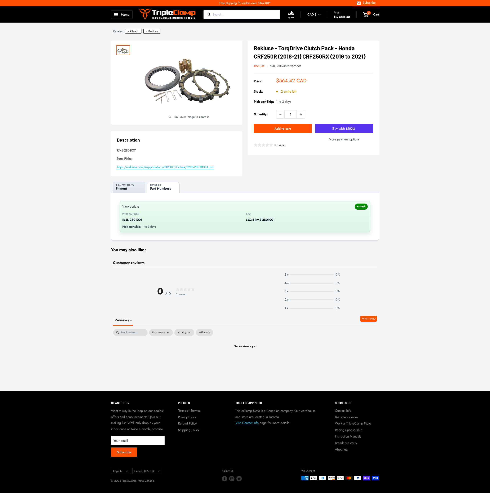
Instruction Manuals (348, 436)
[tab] (129, 187)
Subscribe (369, 2)
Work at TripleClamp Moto (353, 423)
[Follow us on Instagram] (231, 479)
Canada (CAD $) (144, 471)
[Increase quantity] (301, 114)
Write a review (369, 318)
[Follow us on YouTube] (239, 479)
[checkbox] (204, 332)
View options (130, 206)
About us (341, 449)
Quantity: (260, 114)
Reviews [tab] (122, 320)
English (117, 471)
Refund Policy (187, 423)
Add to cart (282, 128)
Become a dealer (346, 417)
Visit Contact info (247, 422)
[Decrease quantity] (280, 114)
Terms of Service (189, 410)
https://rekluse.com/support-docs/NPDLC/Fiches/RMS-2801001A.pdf (165, 167)
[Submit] (208, 14)
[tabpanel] (245, 359)
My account (342, 17)
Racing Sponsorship (348, 430)
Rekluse (259, 66)
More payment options (344, 139)
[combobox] (241, 14)
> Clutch (132, 31)
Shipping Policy (188, 430)
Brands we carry (346, 443)
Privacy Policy (187, 417)
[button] (312, 275)
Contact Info (343, 410)
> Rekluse (151, 31)
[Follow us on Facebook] (224, 479)
